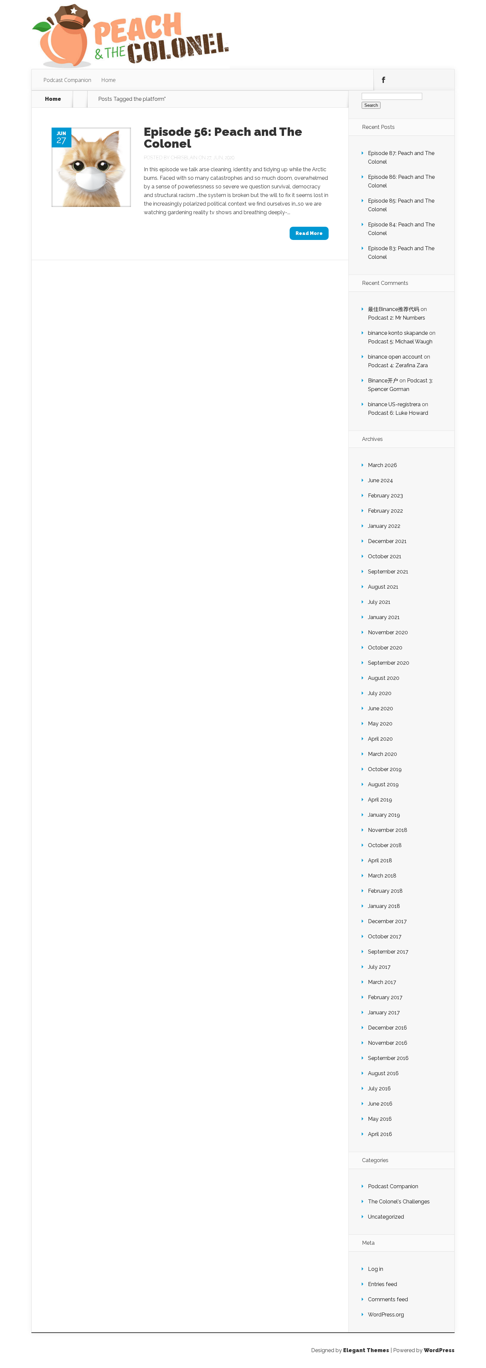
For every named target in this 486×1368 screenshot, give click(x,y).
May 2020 (380, 724)
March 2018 (382, 876)
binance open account (395, 357)
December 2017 (387, 921)
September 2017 (388, 952)
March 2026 (382, 465)
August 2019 (383, 784)
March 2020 (382, 754)
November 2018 (387, 830)
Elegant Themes (366, 1350)
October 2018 (385, 845)
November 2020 (388, 632)
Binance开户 (383, 380)
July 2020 (379, 693)
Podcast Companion (67, 80)
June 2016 (380, 1104)
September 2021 (388, 571)
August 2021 (383, 587)
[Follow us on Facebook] (383, 80)
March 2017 (382, 982)
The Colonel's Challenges (399, 1201)
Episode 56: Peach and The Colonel (223, 137)
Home (108, 80)
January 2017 (384, 1012)
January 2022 (384, 526)
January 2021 (384, 617)
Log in (375, 1269)
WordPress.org (386, 1314)
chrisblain (184, 157)
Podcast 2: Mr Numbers (396, 318)
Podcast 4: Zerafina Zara (398, 365)
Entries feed (382, 1284)
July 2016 (379, 1088)
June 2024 (380, 480)
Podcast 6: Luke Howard (398, 413)
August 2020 (383, 678)
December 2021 (387, 541)
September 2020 (388, 663)
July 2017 (379, 967)
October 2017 (384, 936)
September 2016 (388, 1058)
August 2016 (383, 1073)
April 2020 (380, 739)
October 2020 (385, 648)
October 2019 (385, 769)
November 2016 (387, 1043)
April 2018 (380, 860)
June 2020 (380, 708)
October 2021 (384, 556)
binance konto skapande (398, 333)
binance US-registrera (394, 404)
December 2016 (387, 1028)
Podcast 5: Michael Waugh (400, 341)
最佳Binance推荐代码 (393, 309)
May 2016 (380, 1119)
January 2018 (384, 906)
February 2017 (385, 997)
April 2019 (380, 800)
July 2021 (379, 602)
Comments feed (388, 1299)
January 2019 (384, 815)
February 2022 (385, 511)
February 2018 (385, 891)
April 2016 (380, 1134)
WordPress (439, 1350)
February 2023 (385, 495)
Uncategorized (386, 1217)
